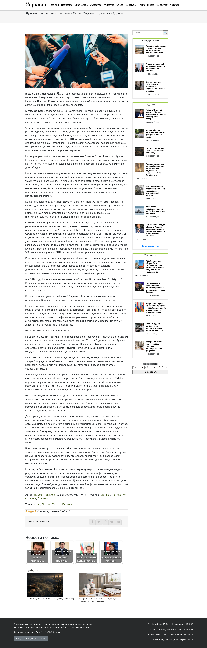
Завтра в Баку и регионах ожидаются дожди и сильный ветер (156, 133)
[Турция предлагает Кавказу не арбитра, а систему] (45, 585)
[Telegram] (112, 522)
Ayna (18, 638)
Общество (95, 4)
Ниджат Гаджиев (44, 495)
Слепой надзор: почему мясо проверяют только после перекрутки (154, 327)
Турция (46, 504)
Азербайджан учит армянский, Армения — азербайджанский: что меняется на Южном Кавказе (156, 307)
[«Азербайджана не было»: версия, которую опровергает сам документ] (100, 585)
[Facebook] (92, 522)
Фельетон (162, 4)
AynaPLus (31, 638)
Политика (67, 4)
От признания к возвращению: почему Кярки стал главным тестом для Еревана (155, 287)
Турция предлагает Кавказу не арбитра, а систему (50, 598)
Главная (54, 4)
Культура (109, 4)
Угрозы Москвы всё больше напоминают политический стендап (155, 67)
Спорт (119, 4)
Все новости (150, 246)
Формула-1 (131, 4)
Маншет (105, 495)
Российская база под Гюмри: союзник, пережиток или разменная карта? (156, 49)
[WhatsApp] (105, 522)
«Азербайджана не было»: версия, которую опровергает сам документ (98, 600)
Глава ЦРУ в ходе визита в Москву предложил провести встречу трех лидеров (156, 114)
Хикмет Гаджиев (62, 504)
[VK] (118, 522)
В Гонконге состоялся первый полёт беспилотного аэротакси (155, 210)
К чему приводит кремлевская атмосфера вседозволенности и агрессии (155, 86)
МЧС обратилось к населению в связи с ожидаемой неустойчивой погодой (155, 190)
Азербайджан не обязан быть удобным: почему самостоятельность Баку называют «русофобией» (155, 266)
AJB (43, 638)
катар (37, 504)
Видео (150, 4)
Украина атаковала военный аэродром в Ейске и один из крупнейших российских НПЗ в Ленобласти (155, 169)
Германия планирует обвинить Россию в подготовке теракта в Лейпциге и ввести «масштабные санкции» (155, 230)
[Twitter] (99, 522)
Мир (142, 4)
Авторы (174, 4)
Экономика (81, 4)
